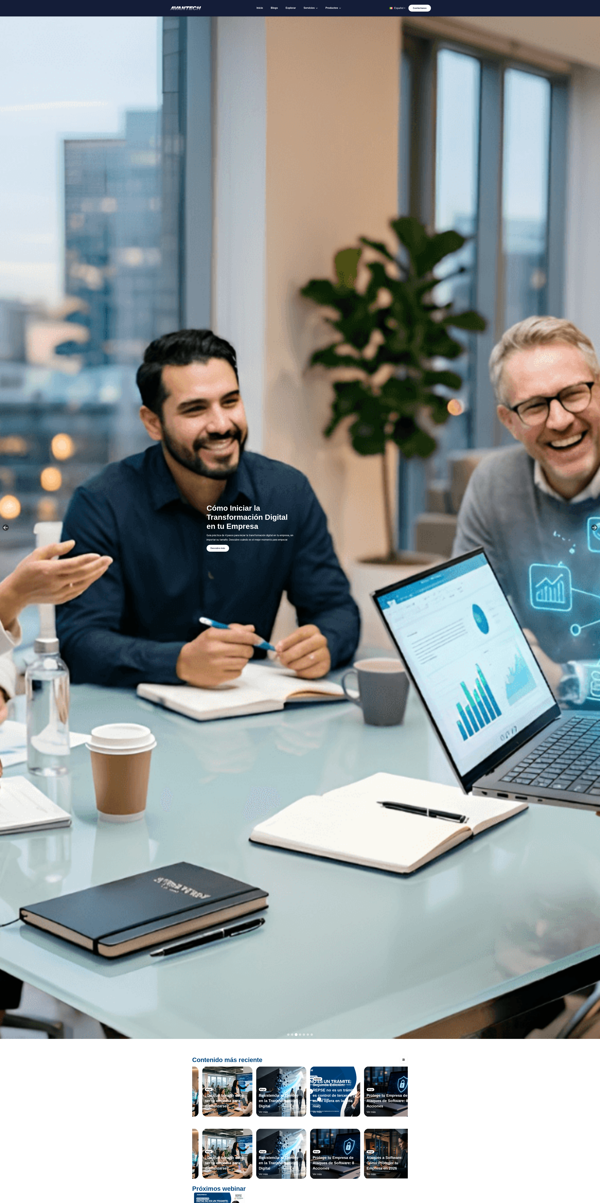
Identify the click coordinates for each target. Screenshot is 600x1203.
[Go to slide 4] (300, 1034)
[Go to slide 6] (308, 1034)
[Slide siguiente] (594, 527)
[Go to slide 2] (292, 1034)
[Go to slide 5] (304, 1034)
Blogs (274, 8)
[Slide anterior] (5, 527)
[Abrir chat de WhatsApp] (592, 1195)
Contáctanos (420, 8)
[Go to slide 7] (312, 1034)
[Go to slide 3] (296, 1034)
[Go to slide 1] (288, 1034)
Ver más (201, 1112)
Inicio (260, 8)
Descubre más (217, 548)
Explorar (291, 8)
